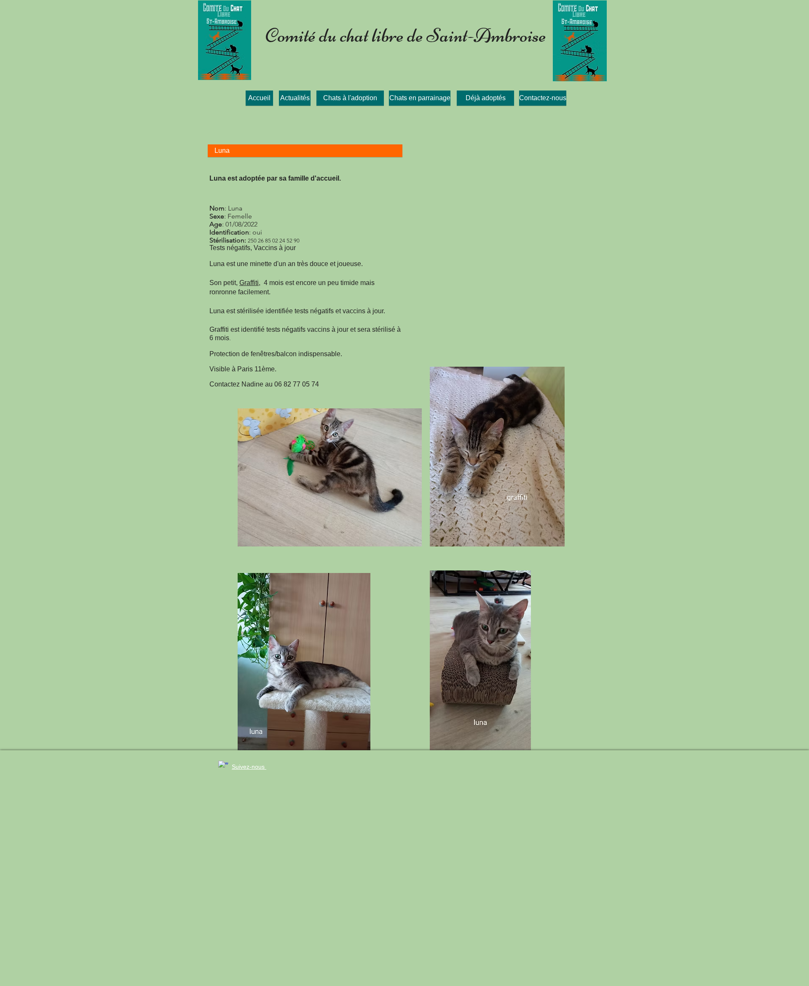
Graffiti (249, 282)
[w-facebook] (223, 766)
